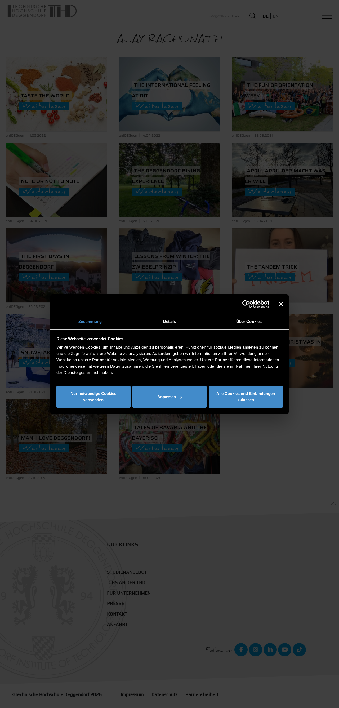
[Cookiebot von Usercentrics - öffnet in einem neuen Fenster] (246, 304)
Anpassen (166, 396)
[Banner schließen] (281, 304)
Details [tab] (169, 321)
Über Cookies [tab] (249, 321)
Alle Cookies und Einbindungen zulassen (245, 396)
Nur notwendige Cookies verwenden (93, 396)
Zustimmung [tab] (90, 321)
